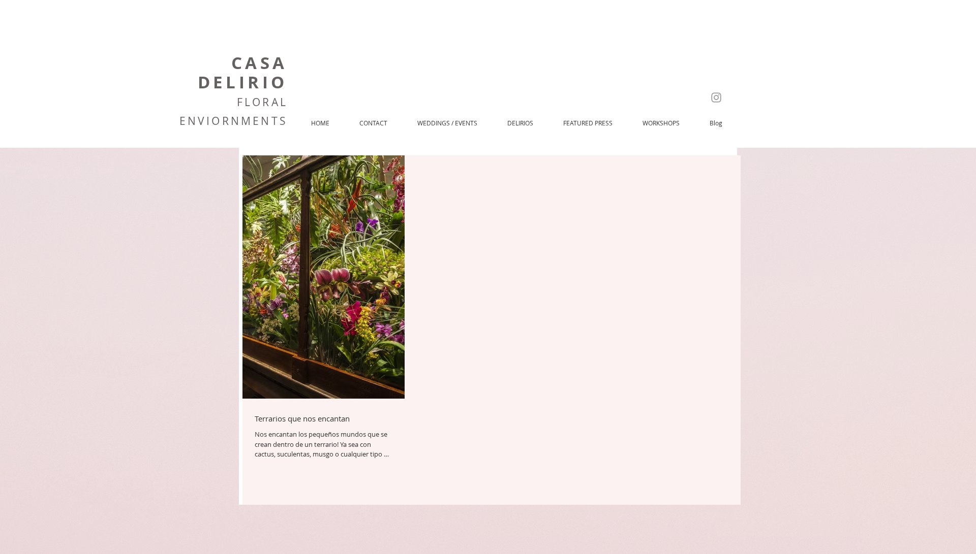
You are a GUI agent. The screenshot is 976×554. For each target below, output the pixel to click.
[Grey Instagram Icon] (716, 97)
